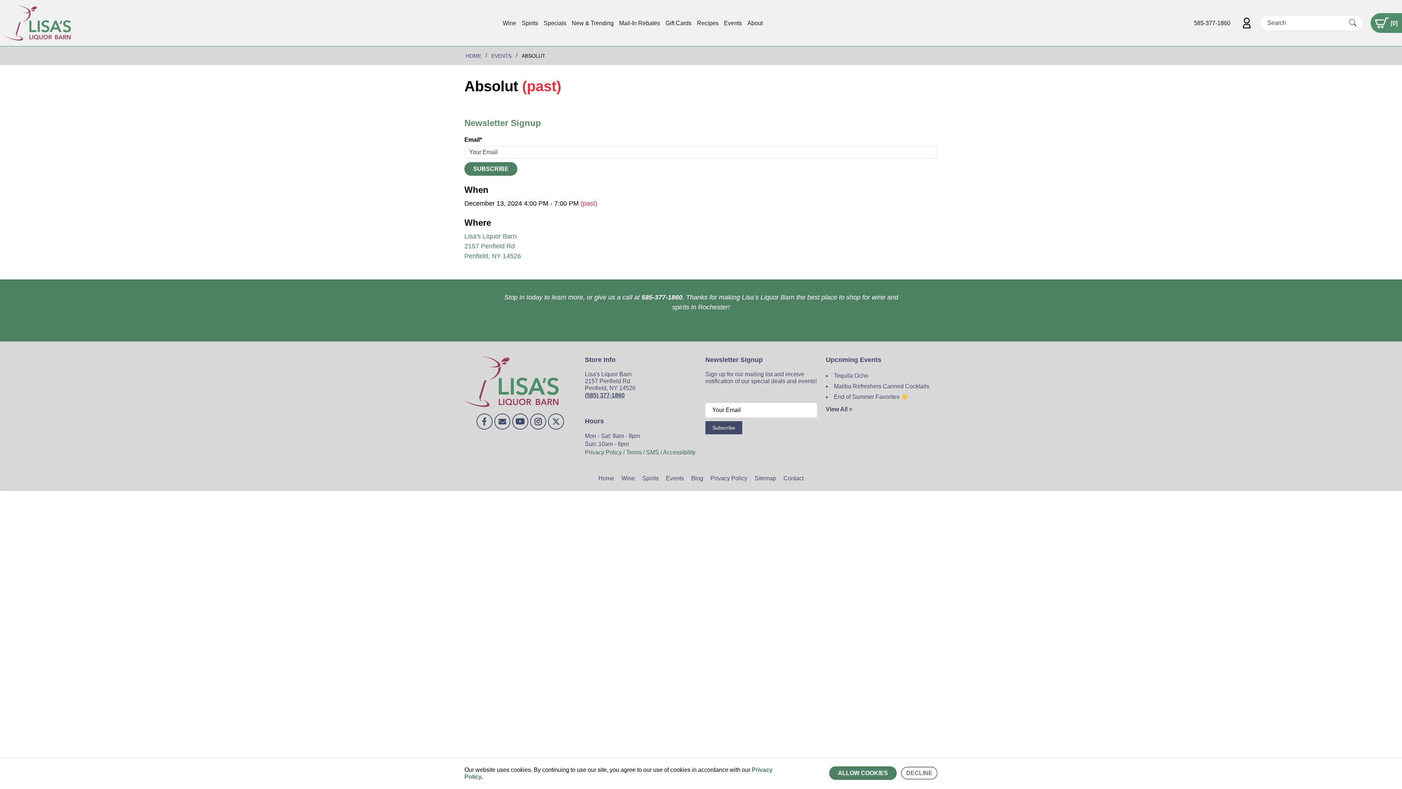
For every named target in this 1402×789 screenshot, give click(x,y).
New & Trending (593, 23)
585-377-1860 (1212, 23)
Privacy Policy (728, 478)
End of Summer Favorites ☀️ (871, 397)
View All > (839, 409)
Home (606, 478)
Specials (555, 23)
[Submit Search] (1352, 23)
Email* (473, 140)
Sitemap (765, 478)
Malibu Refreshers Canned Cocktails (881, 386)
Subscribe (491, 169)
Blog (697, 478)
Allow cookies (863, 773)
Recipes (708, 23)
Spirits (530, 23)
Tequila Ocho (851, 376)
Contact (794, 478)
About (755, 23)
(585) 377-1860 (605, 395)
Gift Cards (679, 23)
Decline (919, 773)
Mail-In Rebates (639, 23)
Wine (509, 23)
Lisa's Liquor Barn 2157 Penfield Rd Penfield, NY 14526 (492, 246)
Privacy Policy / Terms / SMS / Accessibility (640, 452)
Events (733, 23)
